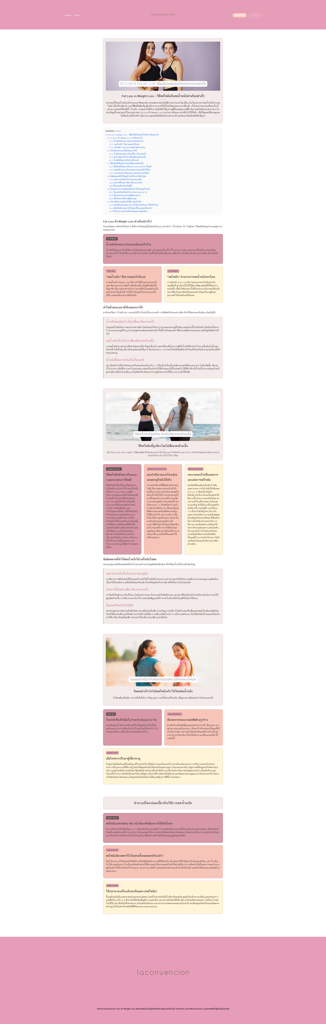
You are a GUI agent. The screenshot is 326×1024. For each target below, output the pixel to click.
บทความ (77, 15)
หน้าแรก (68, 15)
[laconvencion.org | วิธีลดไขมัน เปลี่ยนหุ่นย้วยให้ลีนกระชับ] (163, 14)
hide (118, 131)
